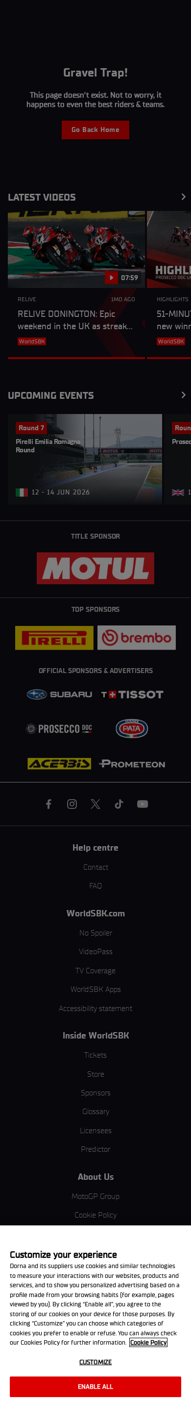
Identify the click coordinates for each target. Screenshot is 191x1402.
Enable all (95, 1386)
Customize (95, 1362)
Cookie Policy (148, 1342)
